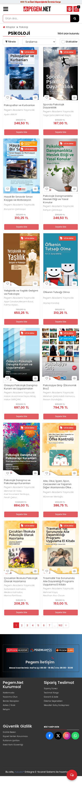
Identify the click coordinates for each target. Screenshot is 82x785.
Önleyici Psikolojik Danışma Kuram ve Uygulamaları (20, 387)
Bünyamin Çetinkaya (15, 209)
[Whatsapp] (75, 735)
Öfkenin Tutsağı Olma (56, 292)
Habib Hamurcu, (66, 396)
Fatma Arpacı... (11, 304)
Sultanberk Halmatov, (15, 589)
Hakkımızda (8, 692)
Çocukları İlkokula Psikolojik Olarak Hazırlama (21, 580)
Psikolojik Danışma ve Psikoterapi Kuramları (17, 482)
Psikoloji (23, 27)
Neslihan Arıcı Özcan (54, 595)
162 (60, 625)
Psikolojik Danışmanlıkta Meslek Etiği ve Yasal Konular (57, 199)
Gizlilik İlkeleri (9, 732)
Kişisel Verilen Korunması (15, 736)
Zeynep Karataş (51, 303)
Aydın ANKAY (10, 114)
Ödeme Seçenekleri (53, 701)
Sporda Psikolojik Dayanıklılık (53, 106)
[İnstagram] (67, 735)
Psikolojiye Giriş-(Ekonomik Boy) (59, 387)
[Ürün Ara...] (74, 18)
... (55, 625)
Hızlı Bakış (35, 97)
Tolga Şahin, (49, 115)
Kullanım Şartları (11, 740)
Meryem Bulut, (26, 301)
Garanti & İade (51, 696)
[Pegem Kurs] (64, 650)
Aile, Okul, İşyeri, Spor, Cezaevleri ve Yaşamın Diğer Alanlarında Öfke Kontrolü (57, 484)
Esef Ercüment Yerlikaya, (16, 494)
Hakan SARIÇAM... (12, 399)
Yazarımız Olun (10, 696)
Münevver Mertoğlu (53, 496)
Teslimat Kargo (51, 692)
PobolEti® (19, 772)
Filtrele (11, 41)
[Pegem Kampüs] (41, 650)
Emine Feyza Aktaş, (26, 396)
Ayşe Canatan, (11, 301)
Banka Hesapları (11, 701)
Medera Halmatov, (13, 592)
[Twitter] (58, 735)
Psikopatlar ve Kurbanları (19, 105)
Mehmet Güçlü (63, 115)
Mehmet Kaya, (50, 592)
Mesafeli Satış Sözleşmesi (56, 705)
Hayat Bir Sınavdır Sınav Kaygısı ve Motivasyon (18, 198)
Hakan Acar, (10, 396)
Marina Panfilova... (13, 595)
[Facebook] (49, 735)
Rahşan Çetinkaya (52, 210)
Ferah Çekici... (11, 497)
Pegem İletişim (40, 662)
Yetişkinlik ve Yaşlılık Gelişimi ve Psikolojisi (21, 292)
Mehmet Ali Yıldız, (13, 491)
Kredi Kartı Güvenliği (13, 744)
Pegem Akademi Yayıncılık (19, 110)
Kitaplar (10, 27)
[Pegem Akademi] (17, 650)
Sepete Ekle (21, 132)
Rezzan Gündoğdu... (53, 399)
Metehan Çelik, (50, 396)
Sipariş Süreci (51, 688)
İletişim (6, 709)
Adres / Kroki (9, 705)
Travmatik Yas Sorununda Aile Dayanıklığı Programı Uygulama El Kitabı (59, 581)
